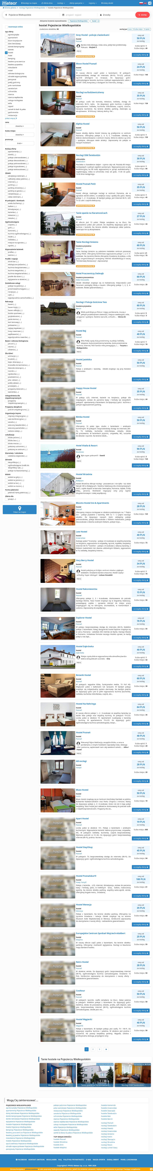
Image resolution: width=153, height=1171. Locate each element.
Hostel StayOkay (84, 847)
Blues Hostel (82, 789)
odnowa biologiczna (16, 73)
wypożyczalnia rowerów (19, 337)
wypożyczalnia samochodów (20, 298)
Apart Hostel (82, 818)
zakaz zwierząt (15, 197)
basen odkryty (15, 310)
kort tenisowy (15, 322)
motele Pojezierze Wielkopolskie (18, 1141)
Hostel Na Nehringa (86, 703)
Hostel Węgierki (84, 1019)
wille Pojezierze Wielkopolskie (65, 1127)
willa (10, 103)
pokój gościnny (14, 82)
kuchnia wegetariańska (19, 273)
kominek (13, 231)
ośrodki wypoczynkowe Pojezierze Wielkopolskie (25, 1146)
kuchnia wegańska (17, 270)
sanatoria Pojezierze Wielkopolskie (67, 1113)
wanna (12, 255)
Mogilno (79, 939)
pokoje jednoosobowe (18, 163)
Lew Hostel (81, 531)
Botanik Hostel (83, 675)
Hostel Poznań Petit (86, 184)
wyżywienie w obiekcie (18, 279)
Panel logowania (129, 1159)
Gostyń (79, 767)
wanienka (13, 392)
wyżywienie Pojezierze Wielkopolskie (20, 1121)
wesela (12, 422)
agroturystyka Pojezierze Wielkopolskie (21, 1108)
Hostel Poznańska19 (86, 876)
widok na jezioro (16, 480)
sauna (12, 346)
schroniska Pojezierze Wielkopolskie (68, 1116)
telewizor (13, 215)
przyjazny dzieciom (17, 389)
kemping (11, 58)
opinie (147, 29)
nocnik (12, 371)
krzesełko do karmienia (18, 365)
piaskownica (14, 377)
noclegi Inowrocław (109, 1131)
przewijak (13, 386)
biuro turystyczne (15, 40)
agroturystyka (13, 34)
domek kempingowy (16, 46)
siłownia (13, 349)
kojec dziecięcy (15, 362)
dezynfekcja (14, 462)
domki (12, 154)
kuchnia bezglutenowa (18, 267)
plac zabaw (14, 380)
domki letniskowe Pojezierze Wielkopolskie (23, 1119)
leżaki (12, 236)
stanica (11, 94)
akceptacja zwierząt (17, 176)
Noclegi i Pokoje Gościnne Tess (91, 302)
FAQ (60, 1159)
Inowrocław (80, 538)
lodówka (13, 239)
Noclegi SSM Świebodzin (88, 155)
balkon (12, 206)
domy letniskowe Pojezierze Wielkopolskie (22, 1113)
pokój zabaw (14, 383)
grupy (12, 499)
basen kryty (14, 307)
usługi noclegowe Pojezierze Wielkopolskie (71, 1124)
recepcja (13, 292)
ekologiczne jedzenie (18, 264)
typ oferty (9, 31)
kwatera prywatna (15, 64)
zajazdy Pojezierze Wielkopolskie (66, 1130)
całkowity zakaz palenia (19, 179)
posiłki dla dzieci (16, 276)
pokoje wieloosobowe (18, 169)
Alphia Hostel (82, 123)
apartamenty (14, 151)
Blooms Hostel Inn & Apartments (92, 503)
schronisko (12, 91)
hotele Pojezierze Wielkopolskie (18, 1127)
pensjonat (12, 79)
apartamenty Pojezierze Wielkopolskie (21, 1110)
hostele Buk (105, 1116)
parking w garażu (16, 191)
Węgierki (79, 1026)
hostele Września (60, 1142)
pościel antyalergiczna (18, 409)
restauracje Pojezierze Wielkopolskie (68, 1111)
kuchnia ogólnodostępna (19, 234)
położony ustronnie (17, 446)
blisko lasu (13, 440)
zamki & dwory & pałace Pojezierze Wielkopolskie (73, 1133)
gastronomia (13, 112)
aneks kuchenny (16, 203)
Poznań (79, 41)
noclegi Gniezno (107, 1134)
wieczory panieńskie (17, 428)
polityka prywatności (73, 1159)
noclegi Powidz (107, 1128)
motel (10, 70)
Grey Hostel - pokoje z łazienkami (92, 35)
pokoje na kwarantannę (19, 471)
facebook (22, 1159)
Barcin (78, 308)
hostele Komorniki (108, 1105)
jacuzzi (12, 343)
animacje (13, 356)
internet (12, 182)
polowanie (13, 325)
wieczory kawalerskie (18, 425)
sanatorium (12, 88)
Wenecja (79, 911)
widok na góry (15, 477)
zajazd (10, 106)
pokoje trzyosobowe (17, 166)
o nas (88, 1159)
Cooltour (80, 990)
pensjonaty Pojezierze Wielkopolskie (20, 1149)
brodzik (12, 359)
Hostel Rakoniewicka (86, 589)
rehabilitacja (14, 194)
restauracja (12, 115)
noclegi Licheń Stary (109, 1147)
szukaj (143, 15)
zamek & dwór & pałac (17, 109)
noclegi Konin (106, 1136)
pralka (12, 252)
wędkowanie (14, 334)
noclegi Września (108, 1142)
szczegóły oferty (140, 55)
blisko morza (14, 443)
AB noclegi (81, 761)
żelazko (12, 218)
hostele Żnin (58, 1145)
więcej (79, 51)
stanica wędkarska (15, 97)
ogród (12, 245)
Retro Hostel (82, 962)
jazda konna (14, 319)
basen (12, 304)
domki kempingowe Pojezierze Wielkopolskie (24, 1116)
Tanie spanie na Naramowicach (91, 213)
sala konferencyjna (17, 419)
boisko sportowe (16, 313)
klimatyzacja (14, 209)
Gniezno (79, 248)
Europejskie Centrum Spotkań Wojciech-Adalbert (100, 933)
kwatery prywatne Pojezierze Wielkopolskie (23, 1135)
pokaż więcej (10, 118)
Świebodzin (80, 161)
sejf (11, 295)
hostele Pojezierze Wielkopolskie (19, 1124)
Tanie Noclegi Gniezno (87, 242)
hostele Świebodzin (109, 1113)
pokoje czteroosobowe (18, 157)
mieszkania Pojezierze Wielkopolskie (20, 1138)
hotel (10, 55)
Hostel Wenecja (83, 904)
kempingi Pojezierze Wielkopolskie (19, 1130)
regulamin (51, 1159)
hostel (10, 52)
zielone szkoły (15, 431)
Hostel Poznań (83, 732)
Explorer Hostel (84, 617)
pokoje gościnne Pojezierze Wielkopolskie (70, 1105)
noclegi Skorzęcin (108, 1139)
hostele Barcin (107, 1119)
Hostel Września (84, 474)
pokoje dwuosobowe (17, 160)
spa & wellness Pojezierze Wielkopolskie (22, 1143)
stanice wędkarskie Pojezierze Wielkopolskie (71, 1122)
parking (12, 185)
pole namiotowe (14, 85)
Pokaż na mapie (19, 512)
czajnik (12, 225)
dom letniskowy (14, 43)
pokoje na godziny (17, 286)
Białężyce (79, 480)
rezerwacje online (15, 27)
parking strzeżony (16, 188)
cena (7, 122)
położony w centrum (17, 449)
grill (11, 228)
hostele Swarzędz (108, 1111)
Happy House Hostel (86, 388)
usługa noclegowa (15, 100)
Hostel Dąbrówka (85, 646)
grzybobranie (15, 316)
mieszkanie (12, 67)
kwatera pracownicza (16, 61)
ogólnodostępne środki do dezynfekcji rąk (18, 466)
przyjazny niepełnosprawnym (17, 402)
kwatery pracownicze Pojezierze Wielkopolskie (24, 1132)
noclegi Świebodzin (109, 1125)
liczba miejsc (10, 131)
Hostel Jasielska (84, 359)
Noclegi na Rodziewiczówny (90, 92)
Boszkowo (80, 452)
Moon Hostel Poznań (86, 63)
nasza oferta (99, 1159)
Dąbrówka (80, 653)
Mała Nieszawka (82, 280)
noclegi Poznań (107, 1123)
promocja (9, 139)
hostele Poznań (60, 1139)
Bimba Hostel (82, 417)
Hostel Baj (81, 330)
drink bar (13, 261)
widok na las (14, 483)
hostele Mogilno (60, 1147)
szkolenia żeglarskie (17, 456)
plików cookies (31, 1169)
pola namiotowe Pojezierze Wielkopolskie (70, 1108)
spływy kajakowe (16, 328)
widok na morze (16, 486)
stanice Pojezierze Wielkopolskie (66, 1119)
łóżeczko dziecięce (17, 368)
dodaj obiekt (113, 1159)
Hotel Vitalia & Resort (86, 445)
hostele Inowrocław (109, 1108)
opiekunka (13, 374)
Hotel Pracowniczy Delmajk (90, 273)
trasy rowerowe (15, 331)
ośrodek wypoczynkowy (17, 76)
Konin (78, 796)
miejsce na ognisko (17, 242)
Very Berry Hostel (85, 560)
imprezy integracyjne (18, 416)
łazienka (13, 212)
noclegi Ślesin (106, 1145)
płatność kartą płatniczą (19, 492)
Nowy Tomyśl (81, 882)
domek (11, 49)
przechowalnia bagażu (18, 289)
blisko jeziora (15, 437)
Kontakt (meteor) (36, 1159)
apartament (13, 37)
